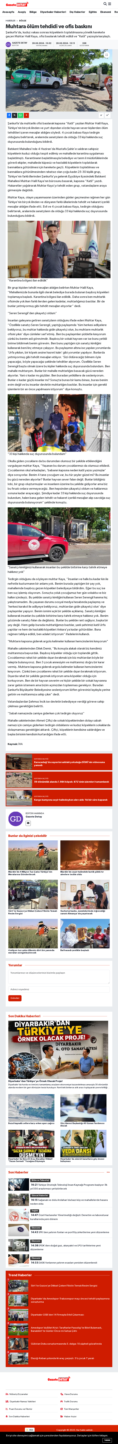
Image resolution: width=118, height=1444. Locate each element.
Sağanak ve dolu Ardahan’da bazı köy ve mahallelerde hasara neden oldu (69, 1202)
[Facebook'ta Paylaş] (9, 115)
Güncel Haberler (40, 1196)
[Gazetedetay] (17, 4)
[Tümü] (108, 1172)
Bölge (33, 12)
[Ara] (105, 4)
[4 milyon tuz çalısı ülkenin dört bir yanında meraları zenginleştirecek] (33, 933)
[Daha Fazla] (26, 115)
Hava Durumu (71, 1394)
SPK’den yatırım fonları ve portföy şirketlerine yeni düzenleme (70, 1232)
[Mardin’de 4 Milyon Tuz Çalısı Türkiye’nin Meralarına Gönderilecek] (33, 855)
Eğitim (93, 12)
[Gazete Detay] (15, 818)
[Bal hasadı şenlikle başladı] (85, 933)
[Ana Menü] (109, 4)
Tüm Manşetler (71, 1409)
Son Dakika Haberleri (19, 1416)
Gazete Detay (34, 816)
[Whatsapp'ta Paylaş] (20, 115)
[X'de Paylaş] (14, 115)
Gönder (15, 998)
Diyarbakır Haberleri (53, 12)
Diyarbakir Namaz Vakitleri (23, 1401)
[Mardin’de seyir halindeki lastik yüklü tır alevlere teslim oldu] (85, 855)
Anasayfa (8, 12)
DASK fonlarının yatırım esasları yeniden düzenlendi (64, 1262)
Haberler (10, 21)
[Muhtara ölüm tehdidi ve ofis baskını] (59, 80)
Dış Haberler (77, 12)
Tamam (107, 1440)
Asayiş (22, 12)
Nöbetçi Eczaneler (19, 1394)
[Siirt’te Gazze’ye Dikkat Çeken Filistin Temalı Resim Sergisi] (33, 894)
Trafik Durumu (71, 1401)
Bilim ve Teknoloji (40, 1180)
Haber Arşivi (70, 1416)
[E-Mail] (28, 823)
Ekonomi (105, 12)
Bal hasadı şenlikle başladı (74, 950)
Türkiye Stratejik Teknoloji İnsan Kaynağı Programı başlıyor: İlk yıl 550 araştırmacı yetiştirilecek (68, 1186)
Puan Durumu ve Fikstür (20, 1409)
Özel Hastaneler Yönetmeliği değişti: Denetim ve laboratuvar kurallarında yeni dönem (69, 1217)
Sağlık (35, 1211)
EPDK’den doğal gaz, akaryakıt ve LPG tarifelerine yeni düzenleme (65, 1247)
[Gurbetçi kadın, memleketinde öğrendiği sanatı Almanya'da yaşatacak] (85, 894)
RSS (31, 1430)
